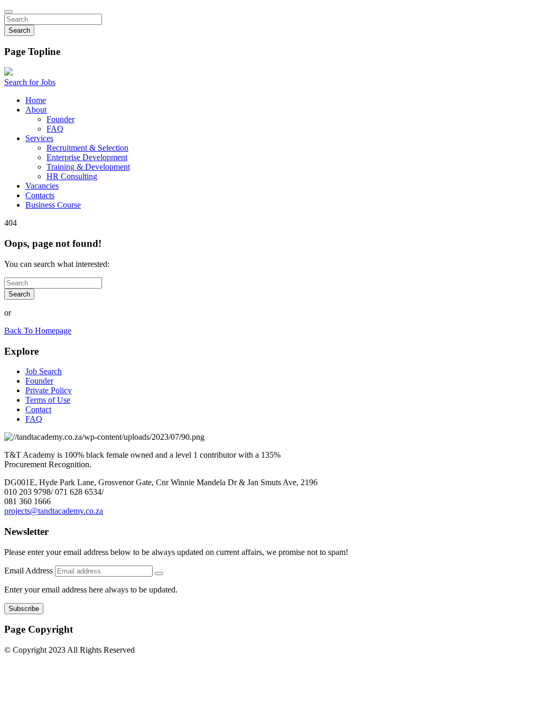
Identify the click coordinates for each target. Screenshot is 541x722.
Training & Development (88, 166)
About (35, 109)
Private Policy (48, 390)
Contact (38, 409)
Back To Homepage (37, 330)
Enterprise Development (86, 157)
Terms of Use (47, 399)
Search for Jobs (29, 82)
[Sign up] (159, 573)
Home (35, 100)
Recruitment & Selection (87, 147)
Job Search (43, 371)
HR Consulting (71, 176)
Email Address (29, 570)
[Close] (8, 11)
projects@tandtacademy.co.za (53, 510)
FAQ (54, 128)
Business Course (53, 204)
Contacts (39, 195)
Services (39, 138)
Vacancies (42, 185)
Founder (60, 119)
